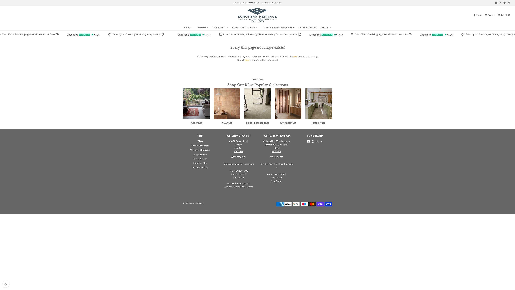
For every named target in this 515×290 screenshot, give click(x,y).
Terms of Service (200, 167)
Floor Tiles (196, 123)
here (295, 56)
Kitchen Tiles (318, 123)
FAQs (200, 141)
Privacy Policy (200, 154)
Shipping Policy (200, 163)
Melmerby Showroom (200, 149)
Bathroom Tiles (288, 123)
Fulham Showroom (200, 145)
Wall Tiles (227, 123)
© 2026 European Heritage (192, 203)
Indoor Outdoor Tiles (257, 123)
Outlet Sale (307, 27)
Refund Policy (200, 158)
